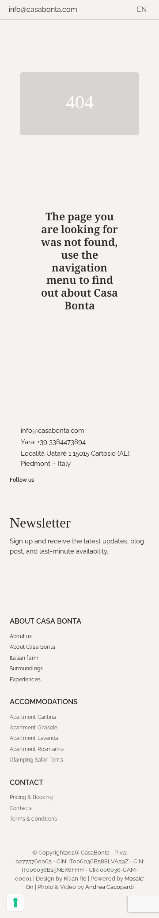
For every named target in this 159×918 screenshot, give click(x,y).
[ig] (25, 494)
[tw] (36, 494)
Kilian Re (75, 878)
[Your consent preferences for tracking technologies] (15, 902)
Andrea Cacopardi (109, 887)
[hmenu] (142, 35)
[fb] (14, 494)
